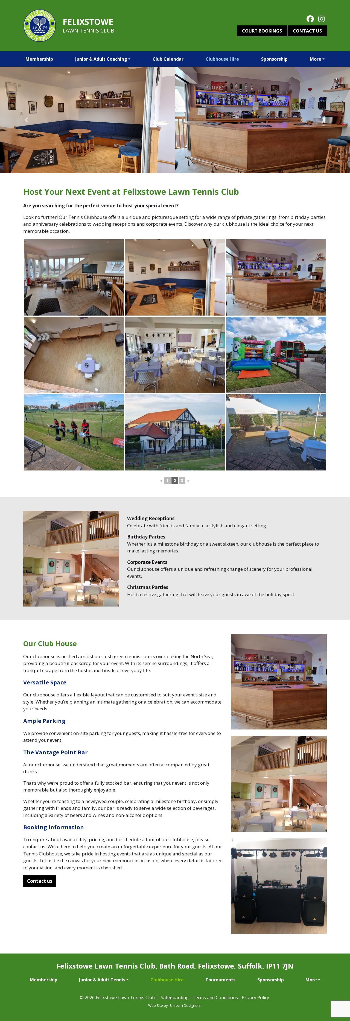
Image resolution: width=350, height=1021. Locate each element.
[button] (26, 120)
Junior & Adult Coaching (101, 59)
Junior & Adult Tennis (102, 980)
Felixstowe (88, 22)
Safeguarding (175, 997)
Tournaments (220, 980)
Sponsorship (274, 59)
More (315, 59)
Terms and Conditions (215, 997)
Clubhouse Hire (222, 59)
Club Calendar (168, 59)
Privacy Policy (255, 997)
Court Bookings (262, 31)
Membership (39, 59)
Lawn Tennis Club (88, 30)
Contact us (307, 31)
